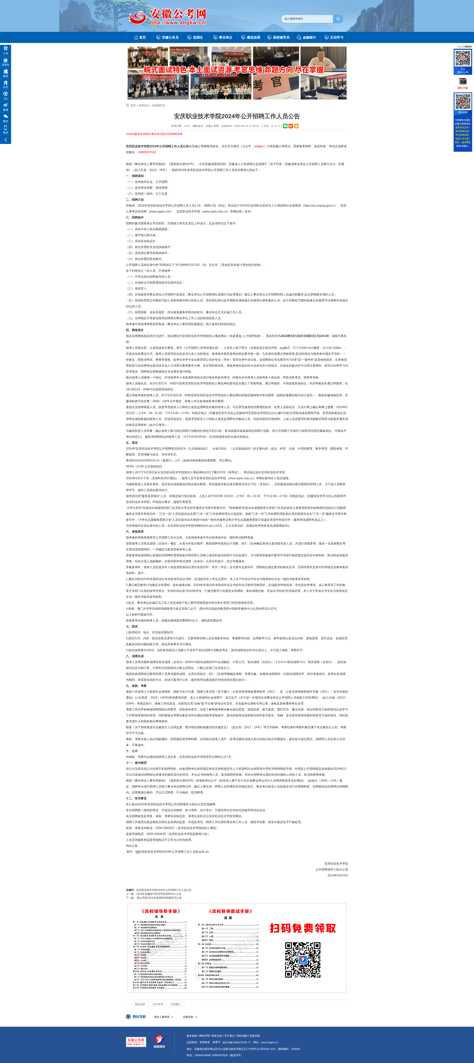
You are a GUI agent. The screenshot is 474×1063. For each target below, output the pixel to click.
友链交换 (188, 1016)
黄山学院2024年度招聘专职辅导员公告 (159, 897)
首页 (133, 105)
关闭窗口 (176, 1004)
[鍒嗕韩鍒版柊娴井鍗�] (290, 126)
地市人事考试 (162, 1016)
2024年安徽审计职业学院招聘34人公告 (158, 893)
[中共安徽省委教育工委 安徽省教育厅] (171, 17)
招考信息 (144, 105)
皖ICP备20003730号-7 (236, 1042)
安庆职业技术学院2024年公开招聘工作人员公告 (163, 889)
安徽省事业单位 (295, 164)
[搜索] (338, 18)
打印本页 (158, 1004)
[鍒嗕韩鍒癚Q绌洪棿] (296, 126)
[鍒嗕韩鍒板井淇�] (285, 126)
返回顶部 (140, 1004)
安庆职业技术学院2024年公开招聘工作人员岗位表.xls (173, 851)
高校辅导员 (158, 105)
